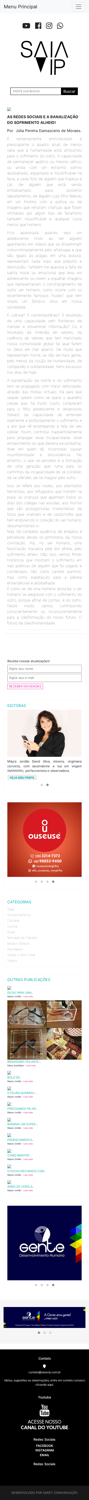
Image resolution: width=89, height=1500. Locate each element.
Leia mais (28, 996)
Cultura (12, 926)
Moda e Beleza (18, 943)
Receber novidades (25, 686)
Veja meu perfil (22, 777)
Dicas (11, 932)
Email (44, 1455)
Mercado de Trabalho (22, 938)
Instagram (44, 1450)
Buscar (69, 91)
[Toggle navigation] (78, 6)
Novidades (15, 949)
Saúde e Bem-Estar (21, 955)
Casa (10, 909)
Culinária (13, 920)
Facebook (44, 1446)
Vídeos (12, 960)
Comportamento (19, 915)
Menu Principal (20, 7)
